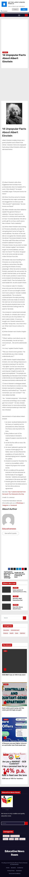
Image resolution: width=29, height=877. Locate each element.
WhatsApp (19, 503)
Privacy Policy (11, 870)
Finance (5, 633)
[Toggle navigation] (19, 15)
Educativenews (9, 529)
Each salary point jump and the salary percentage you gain (13, 709)
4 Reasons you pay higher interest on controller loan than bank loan (14, 744)
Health (11, 633)
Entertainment (15, 630)
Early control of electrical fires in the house (19, 591)
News (16, 633)
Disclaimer (19, 870)
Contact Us (20, 867)
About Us (13, 867)
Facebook (13, 505)
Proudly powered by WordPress (10, 863)
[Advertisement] (14, 35)
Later (15, 9)
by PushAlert (4, 11)
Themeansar (15, 864)
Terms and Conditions (14, 873)
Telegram (5, 505)
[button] (22, 15)
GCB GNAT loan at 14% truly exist (13, 675)
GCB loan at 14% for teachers (12, 778)
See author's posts (10, 533)
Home (7, 867)
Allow (24, 9)
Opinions (5, 52)
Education (6, 630)
